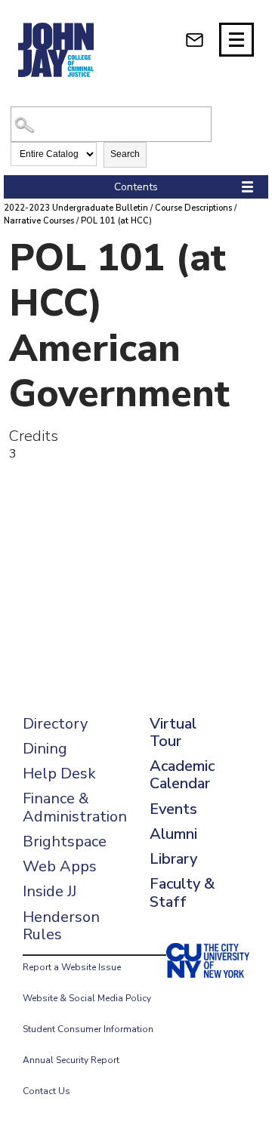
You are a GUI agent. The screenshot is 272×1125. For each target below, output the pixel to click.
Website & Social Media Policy (87, 998)
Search (125, 154)
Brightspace (65, 841)
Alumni (173, 834)
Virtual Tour (173, 732)
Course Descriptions (193, 208)
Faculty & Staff (182, 892)
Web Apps (60, 866)
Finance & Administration (75, 807)
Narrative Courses (39, 221)
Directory (55, 724)
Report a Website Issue (72, 967)
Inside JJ (49, 891)
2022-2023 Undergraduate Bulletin (76, 208)
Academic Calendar (182, 775)
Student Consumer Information (88, 1029)
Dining (45, 748)
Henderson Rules (61, 926)
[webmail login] (195, 40)
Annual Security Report (71, 1060)
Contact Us (46, 1091)
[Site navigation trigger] (236, 40)
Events (173, 809)
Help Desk (59, 773)
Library (173, 859)
